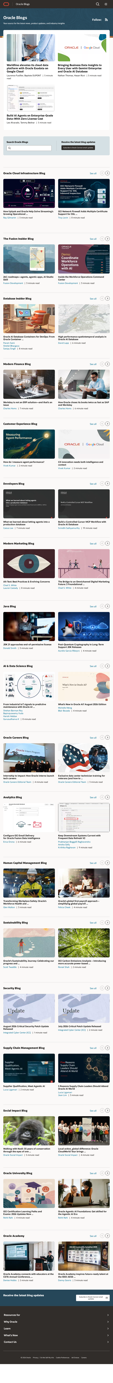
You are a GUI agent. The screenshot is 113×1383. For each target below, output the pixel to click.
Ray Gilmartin (9, 217)
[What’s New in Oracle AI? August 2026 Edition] (84, 686)
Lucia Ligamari (10, 1089)
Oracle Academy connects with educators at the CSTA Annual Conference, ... (28, 1275)
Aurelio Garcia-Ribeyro (69, 650)
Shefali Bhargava (11, 345)
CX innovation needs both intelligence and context (80, 463)
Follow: (97, 19)
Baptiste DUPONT (32, 75)
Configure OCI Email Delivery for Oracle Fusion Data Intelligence (22, 836)
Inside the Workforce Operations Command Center (81, 278)
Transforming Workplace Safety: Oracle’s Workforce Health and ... (24, 902)
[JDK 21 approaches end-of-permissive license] (29, 626)
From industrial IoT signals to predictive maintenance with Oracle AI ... (24, 705)
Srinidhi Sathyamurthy (69, 528)
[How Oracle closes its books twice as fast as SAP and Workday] (84, 384)
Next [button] (107, 173)
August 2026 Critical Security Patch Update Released (26, 1027)
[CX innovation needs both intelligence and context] (84, 444)
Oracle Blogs (23, 4)
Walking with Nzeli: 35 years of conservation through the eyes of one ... (26, 1150)
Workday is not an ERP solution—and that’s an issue (27, 403)
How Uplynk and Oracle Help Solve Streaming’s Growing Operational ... (28, 212)
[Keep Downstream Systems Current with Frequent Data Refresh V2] (84, 817)
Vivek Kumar (9, 465)
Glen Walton (9, 907)
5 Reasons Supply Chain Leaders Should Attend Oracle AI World (83, 1087)
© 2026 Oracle (26, 1358)
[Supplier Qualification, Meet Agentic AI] (29, 1068)
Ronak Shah (63, 967)
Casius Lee (8, 528)
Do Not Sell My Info (47, 1358)
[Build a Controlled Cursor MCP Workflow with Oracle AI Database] (84, 503)
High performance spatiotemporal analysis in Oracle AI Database (82, 338)
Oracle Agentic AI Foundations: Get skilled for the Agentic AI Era (82, 1212)
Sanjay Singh (9, 348)
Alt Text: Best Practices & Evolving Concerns (26, 581)
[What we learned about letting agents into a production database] (29, 503)
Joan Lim (62, 1095)
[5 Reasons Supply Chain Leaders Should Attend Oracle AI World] (84, 1068)
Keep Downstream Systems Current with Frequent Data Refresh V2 (79, 836)
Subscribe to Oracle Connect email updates (78, 148)
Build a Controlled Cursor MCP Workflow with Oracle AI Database (82, 523)
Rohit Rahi (8, 1217)
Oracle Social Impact (13, 1155)
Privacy (35, 1358)
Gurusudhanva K (11, 719)
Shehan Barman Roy (13, 710)
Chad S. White (10, 585)
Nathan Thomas (65, 75)
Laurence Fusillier (15, 75)
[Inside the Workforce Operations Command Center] (84, 258)
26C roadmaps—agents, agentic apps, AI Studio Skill (28, 278)
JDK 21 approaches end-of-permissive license (27, 644)
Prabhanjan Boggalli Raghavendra (74, 841)
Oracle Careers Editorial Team (17, 782)
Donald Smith (9, 648)
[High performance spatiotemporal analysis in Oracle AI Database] (84, 318)
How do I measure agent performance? (23, 462)
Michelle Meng (65, 707)
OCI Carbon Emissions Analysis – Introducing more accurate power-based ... (82, 962)
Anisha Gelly (64, 844)
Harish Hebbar (10, 716)
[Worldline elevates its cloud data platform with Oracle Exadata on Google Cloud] (31, 47)
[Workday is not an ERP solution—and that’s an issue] (29, 384)
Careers (84, 1358)
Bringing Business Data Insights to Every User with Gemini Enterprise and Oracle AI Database (80, 68)
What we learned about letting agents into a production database (26, 523)
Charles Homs (10, 408)
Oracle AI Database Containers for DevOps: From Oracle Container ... (29, 338)
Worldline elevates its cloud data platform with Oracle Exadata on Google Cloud (27, 68)
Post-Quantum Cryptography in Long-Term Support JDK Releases (81, 645)
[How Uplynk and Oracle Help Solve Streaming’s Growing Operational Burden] (29, 193)
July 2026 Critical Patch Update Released (79, 1026)
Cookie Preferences (62, 1358)
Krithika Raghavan (67, 847)
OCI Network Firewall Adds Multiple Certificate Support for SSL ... (82, 212)
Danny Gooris (64, 1280)
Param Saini (9, 343)
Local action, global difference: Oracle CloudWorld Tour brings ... (78, 1150)
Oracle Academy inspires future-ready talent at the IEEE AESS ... (83, 1275)
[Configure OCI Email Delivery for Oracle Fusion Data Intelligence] (29, 817)
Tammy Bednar (27, 122)
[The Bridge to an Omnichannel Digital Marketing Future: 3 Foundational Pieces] (84, 563)
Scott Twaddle (10, 967)
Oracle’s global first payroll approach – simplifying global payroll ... (78, 902)
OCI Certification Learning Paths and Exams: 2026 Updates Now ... (22, 1212)
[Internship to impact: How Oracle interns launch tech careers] (29, 757)
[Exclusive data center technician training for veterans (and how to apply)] (84, 757)
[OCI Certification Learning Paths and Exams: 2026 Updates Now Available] (29, 1193)
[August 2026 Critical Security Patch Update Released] (29, 1008)
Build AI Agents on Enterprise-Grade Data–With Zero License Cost (30, 117)
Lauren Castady (10, 588)
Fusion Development (13, 283)
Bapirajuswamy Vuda (13, 713)
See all (93, 173)
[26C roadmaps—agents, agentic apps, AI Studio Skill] (29, 258)
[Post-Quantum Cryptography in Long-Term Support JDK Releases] (84, 626)
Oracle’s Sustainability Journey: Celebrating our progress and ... (28, 962)
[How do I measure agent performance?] (29, 444)
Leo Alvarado (13, 122)
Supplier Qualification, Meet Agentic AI (24, 1086)
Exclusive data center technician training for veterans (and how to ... (81, 777)
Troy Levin (63, 217)
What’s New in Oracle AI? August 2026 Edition (82, 704)
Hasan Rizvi (79, 75)
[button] (97, 4)
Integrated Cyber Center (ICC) (17, 1032)
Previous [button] (102, 173)
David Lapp (63, 343)
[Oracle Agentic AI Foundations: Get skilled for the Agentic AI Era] (84, 1193)
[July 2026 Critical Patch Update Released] (84, 1008)
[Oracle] (6, 4)
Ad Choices (75, 1358)
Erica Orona (8, 841)
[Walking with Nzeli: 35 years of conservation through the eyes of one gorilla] (29, 1130)
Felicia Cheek (64, 907)
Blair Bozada (64, 710)
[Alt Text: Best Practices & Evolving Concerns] (29, 563)
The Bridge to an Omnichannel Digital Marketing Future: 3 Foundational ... (84, 582)
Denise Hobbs (10, 1280)
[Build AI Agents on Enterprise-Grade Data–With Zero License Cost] (31, 98)
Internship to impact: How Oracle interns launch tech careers (28, 777)
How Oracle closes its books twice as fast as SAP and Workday (83, 403)
